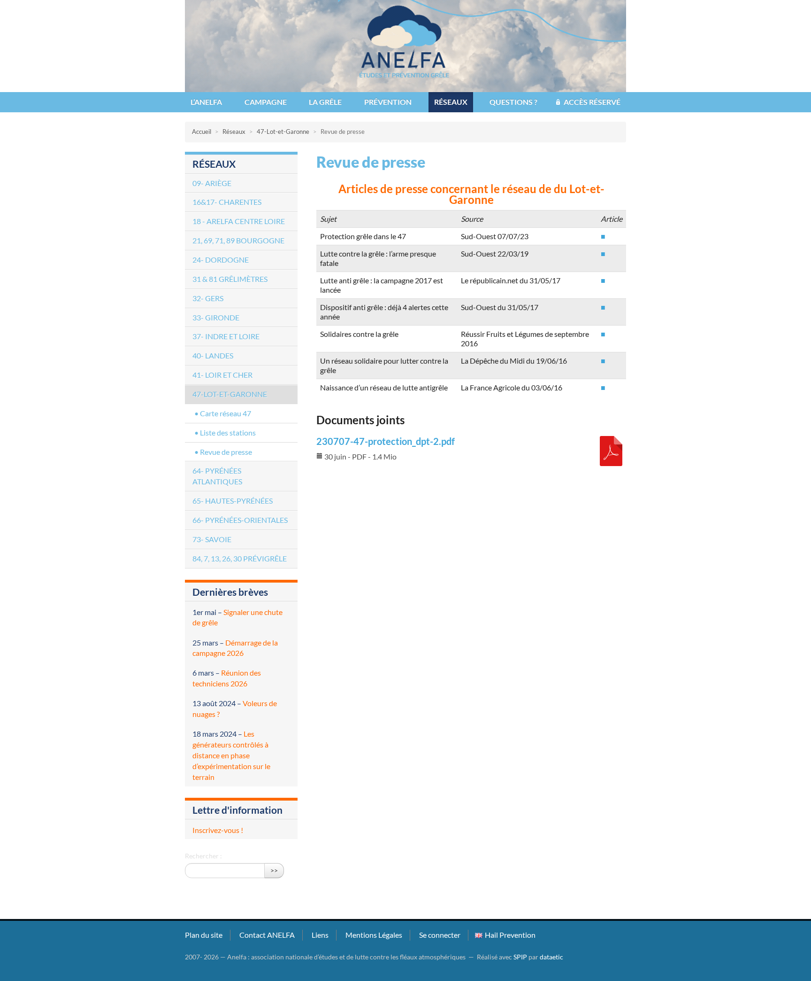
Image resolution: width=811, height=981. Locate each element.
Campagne (266, 101)
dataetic (551, 957)
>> (274, 870)
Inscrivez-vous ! (217, 829)
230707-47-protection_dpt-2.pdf (385, 441)
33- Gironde (215, 317)
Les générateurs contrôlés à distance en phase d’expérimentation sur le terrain (231, 755)
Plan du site (203, 934)
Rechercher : (203, 856)
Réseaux (450, 101)
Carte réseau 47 (225, 413)
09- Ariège (211, 183)
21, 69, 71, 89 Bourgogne (238, 240)
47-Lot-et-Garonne (283, 131)
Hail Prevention (510, 934)
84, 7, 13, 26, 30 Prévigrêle (239, 558)
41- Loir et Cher (222, 374)
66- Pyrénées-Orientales (240, 519)
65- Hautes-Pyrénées (232, 500)
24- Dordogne (220, 259)
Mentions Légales (373, 934)
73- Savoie (211, 539)
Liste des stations (228, 432)
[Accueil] (405, 44)
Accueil (201, 131)
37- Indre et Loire (226, 336)
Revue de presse (226, 451)
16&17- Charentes (226, 201)
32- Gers (207, 298)
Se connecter (439, 934)
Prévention (388, 101)
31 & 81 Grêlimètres (230, 278)
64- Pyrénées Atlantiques (217, 476)
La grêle (325, 101)
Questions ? (513, 101)
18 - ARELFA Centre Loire (238, 221)
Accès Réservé (592, 101)
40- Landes (212, 355)
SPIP (520, 957)
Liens (320, 934)
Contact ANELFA (267, 934)
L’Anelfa (206, 101)
